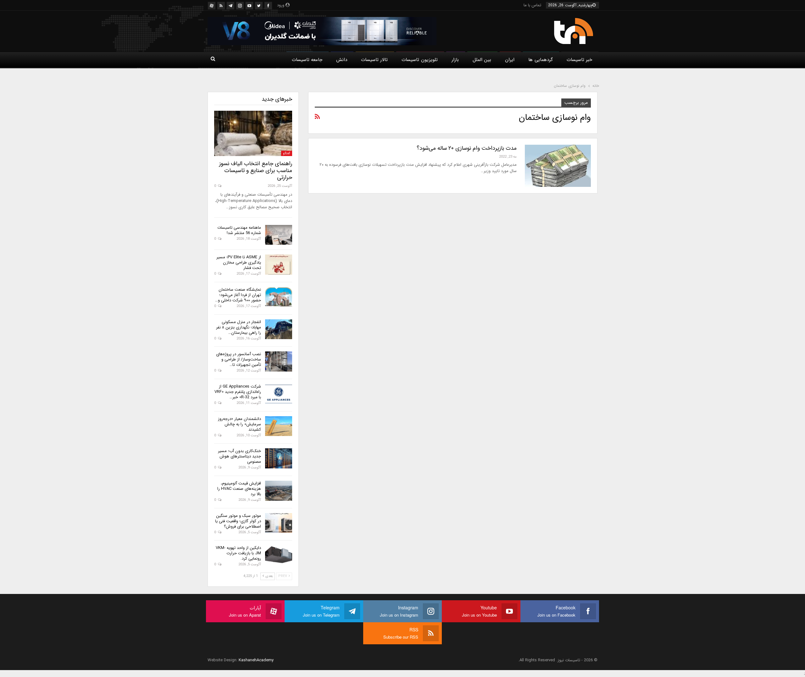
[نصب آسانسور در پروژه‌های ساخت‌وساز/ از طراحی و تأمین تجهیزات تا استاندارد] (278, 361)
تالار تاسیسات (374, 60)
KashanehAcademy (256, 660)
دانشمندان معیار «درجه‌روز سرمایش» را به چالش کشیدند (239, 424)
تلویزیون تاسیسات (419, 60)
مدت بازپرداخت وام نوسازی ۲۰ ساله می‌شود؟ (467, 148)
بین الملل (482, 60)
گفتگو (286, 153)
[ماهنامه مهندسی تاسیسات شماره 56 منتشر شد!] (278, 235)
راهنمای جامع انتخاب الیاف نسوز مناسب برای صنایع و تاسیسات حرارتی (255, 170)
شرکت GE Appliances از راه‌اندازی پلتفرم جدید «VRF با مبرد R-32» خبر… (237, 391)
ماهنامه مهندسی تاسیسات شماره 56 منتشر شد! (239, 230)
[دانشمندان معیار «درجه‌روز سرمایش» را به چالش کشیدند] (278, 426)
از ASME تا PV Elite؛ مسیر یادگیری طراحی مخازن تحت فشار (238, 262)
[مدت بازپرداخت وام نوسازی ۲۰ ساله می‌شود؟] (558, 166)
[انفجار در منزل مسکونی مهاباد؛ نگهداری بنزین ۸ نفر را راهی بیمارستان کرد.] (278, 329)
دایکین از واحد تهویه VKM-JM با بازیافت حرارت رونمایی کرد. (238, 553)
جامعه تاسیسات (307, 60)
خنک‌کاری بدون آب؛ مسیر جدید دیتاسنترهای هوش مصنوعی (239, 456)
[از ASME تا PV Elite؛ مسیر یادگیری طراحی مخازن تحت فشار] (278, 265)
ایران (509, 60)
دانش (341, 60)
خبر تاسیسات (579, 60)
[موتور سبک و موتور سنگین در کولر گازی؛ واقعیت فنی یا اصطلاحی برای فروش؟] (278, 523)
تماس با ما (532, 5)
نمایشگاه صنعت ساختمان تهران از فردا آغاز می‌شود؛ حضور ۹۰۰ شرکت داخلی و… (238, 295)
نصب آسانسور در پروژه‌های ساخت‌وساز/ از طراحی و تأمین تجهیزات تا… (238, 359)
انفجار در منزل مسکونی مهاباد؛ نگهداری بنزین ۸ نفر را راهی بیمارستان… (238, 327)
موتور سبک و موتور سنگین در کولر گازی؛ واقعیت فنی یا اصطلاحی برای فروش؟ (238, 521)
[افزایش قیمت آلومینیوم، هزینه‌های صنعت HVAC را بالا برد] (278, 491)
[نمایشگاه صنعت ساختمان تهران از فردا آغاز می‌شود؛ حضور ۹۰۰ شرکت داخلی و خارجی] (278, 297)
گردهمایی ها (540, 60)
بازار (455, 60)
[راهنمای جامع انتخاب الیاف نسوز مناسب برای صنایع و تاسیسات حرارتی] (253, 133)
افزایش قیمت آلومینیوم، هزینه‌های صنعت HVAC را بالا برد (239, 488)
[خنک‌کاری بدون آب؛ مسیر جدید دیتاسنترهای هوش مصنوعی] (278, 458)
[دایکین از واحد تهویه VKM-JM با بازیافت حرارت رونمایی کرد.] (278, 555)
